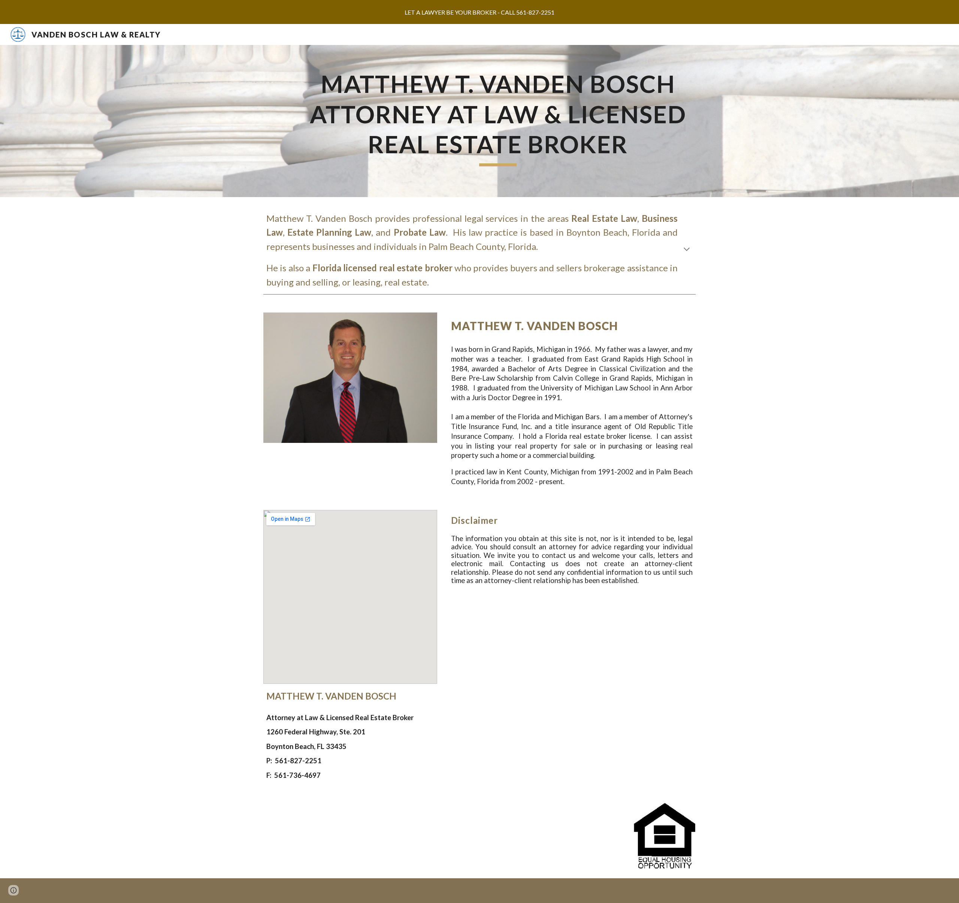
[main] (498, 121)
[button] (687, 250)
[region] (479, 12)
